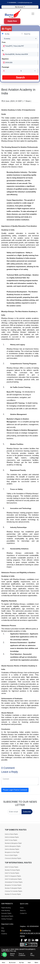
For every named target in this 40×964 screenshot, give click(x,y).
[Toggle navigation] (33, 14)
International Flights (7, 916)
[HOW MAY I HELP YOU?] (4, 954)
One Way (7, 34)
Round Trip (27, 34)
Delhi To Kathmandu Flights (13, 879)
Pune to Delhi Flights (11, 855)
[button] (20, 71)
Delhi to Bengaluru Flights (13, 846)
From (4, 42)
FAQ (2, 928)
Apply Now (12, 21)
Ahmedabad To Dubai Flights (13, 882)
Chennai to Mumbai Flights (13, 858)
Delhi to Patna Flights (11, 834)
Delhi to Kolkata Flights (12, 837)
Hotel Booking (5, 910)
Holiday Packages (6, 919)
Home (22, 908)
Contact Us (23, 913)
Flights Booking (6, 908)
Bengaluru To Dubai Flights (13, 885)
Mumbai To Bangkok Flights (13, 888)
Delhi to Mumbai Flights (12, 849)
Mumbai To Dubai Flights (12, 870)
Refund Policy (12, 954)
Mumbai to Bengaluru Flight (13, 843)
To (3, 50)
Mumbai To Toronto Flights (13, 894)
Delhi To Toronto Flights (12, 873)
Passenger (5, 67)
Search (20, 77)
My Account (19, 7)
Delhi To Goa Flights (11, 840)
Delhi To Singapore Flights (13, 876)
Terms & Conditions (22, 954)
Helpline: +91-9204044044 (29, 926)
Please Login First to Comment (15, 790)
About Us (23, 910)
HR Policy (32, 954)
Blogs (3, 931)
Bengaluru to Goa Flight (12, 852)
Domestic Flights (6, 913)
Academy (4, 933)
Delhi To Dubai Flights (11, 867)
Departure (5, 59)
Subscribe (27, 812)
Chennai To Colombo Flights (13, 891)
